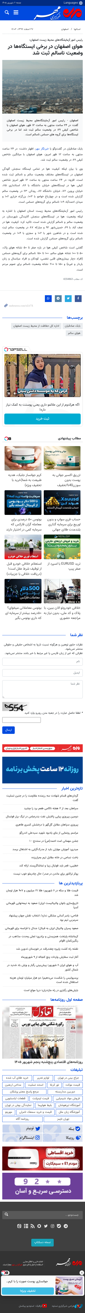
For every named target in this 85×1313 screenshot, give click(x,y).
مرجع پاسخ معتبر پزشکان (24, 1091)
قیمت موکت (73, 1085)
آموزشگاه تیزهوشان (69, 1105)
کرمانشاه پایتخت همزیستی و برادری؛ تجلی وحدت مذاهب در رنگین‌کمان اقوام (43, 938)
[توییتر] (46, 1226)
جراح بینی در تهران (68, 1078)
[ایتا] (19, 1226)
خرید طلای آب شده (17, 1078)
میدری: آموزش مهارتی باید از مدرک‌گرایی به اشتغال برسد (45, 849)
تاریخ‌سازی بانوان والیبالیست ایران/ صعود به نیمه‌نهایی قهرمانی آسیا (42, 905)
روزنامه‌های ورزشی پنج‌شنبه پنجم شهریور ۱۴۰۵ (50, 1062)
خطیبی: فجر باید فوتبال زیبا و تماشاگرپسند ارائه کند (48, 865)
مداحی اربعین (13, 1085)
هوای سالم (74, 333)
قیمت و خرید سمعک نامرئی (35, 1112)
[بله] (59, 1226)
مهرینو (8, 1112)
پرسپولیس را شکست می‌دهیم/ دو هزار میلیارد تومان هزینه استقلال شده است (44, 980)
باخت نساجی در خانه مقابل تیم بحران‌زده (55, 857)
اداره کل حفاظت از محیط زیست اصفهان (36, 326)
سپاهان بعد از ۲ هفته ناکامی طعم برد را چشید (51, 808)
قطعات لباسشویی (15, 1098)
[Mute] (15, 393)
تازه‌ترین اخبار (72, 789)
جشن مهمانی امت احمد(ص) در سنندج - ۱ (53, 841)
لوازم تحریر (43, 1078)
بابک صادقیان (72, 326)
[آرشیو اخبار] (26, 1226)
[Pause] (9, 393)
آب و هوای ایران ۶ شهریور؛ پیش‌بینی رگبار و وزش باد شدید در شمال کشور (42, 967)
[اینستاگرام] (52, 1226)
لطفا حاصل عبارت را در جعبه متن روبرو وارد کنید (53, 713)
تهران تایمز (63, 1119)
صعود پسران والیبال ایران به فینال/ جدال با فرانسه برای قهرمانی (41, 928)
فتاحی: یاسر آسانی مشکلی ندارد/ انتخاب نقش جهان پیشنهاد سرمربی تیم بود (43, 917)
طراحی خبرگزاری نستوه (63, 1306)
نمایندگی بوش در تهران (18, 1105)
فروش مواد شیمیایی (68, 1098)
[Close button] (81, 1272)
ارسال (8, 730)
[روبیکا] (39, 1226)
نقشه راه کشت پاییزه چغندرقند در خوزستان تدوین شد (47, 949)
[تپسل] (6, 349)
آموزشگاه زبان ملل (69, 1112)
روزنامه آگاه (22, 1119)
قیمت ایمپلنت (40, 1098)
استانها (77, 29)
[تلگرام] (65, 1226)
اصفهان (65, 29)
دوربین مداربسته (65, 1091)
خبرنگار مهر (42, 149)
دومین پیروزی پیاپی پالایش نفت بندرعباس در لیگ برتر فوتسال (42, 816)
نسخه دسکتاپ (42, 1242)
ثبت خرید (42, 419)
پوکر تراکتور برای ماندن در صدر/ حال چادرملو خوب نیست (45, 874)
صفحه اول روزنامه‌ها (67, 1000)
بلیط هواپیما (45, 1105)
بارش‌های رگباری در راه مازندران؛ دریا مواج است (51, 990)
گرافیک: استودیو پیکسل (31, 1306)
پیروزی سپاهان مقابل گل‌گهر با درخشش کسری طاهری (47, 825)
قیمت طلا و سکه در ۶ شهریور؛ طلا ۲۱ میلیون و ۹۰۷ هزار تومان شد (42, 892)
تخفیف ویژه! (28, 1291)
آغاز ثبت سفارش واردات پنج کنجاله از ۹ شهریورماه (49, 957)
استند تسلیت (35, 1085)
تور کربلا (54, 1085)
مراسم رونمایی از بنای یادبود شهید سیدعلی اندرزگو (48, 833)
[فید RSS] (32, 1226)
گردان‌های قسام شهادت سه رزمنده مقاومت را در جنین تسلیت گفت (42, 798)
